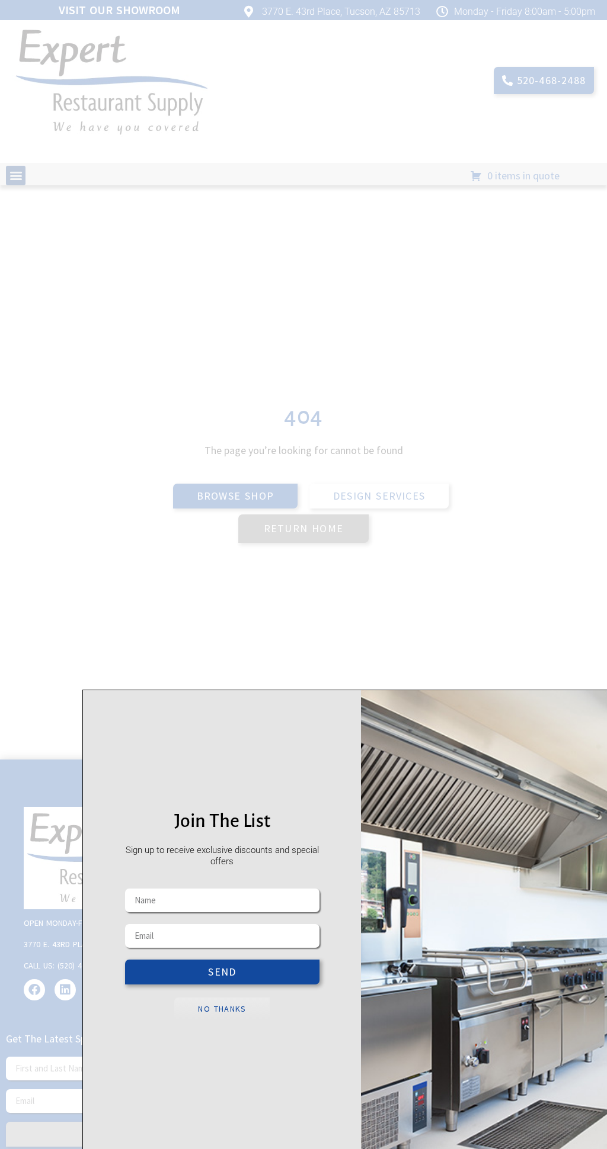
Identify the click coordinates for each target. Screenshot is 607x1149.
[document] (303, 574)
